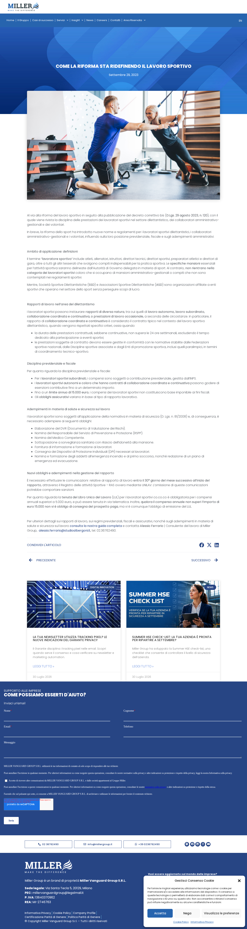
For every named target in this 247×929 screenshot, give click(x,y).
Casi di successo (42, 20)
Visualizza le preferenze (221, 913)
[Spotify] (187, 844)
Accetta (160, 913)
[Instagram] (203, 844)
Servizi (61, 20)
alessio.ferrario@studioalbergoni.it (64, 530)
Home (10, 20)
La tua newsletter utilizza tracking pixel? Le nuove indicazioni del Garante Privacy (70, 638)
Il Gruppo (23, 20)
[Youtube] (208, 844)
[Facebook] (192, 844)
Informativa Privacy (202, 922)
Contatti (115, 20)
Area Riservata (133, 20)
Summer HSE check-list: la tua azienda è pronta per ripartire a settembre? (171, 638)
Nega (187, 913)
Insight (76, 20)
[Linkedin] (197, 844)
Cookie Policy (181, 922)
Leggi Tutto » (43, 666)
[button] (239, 881)
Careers (102, 20)
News (89, 20)
